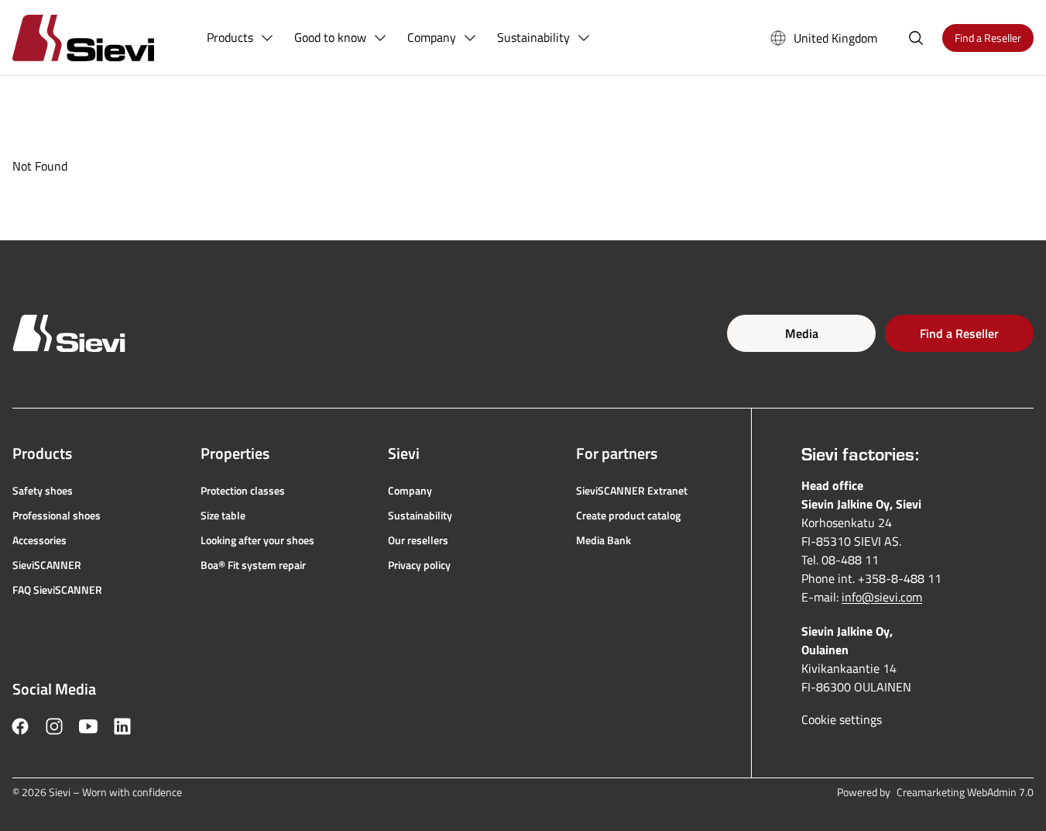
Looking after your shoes (257, 540)
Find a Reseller (959, 333)
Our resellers (418, 540)
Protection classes (243, 490)
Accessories (39, 540)
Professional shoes (56, 515)
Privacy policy (419, 565)
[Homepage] (101, 37)
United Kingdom (835, 38)
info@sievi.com (882, 597)
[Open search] (916, 38)
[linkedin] (122, 726)
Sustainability (420, 515)
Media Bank (603, 540)
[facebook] (20, 726)
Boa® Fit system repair (253, 565)
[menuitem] (240, 38)
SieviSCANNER (46, 565)
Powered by (935, 792)
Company (410, 490)
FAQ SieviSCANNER (57, 590)
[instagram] (54, 726)
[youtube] (88, 726)
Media (801, 333)
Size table (223, 515)
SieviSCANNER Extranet (632, 490)
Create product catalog (628, 515)
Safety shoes (42, 490)
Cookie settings (841, 719)
